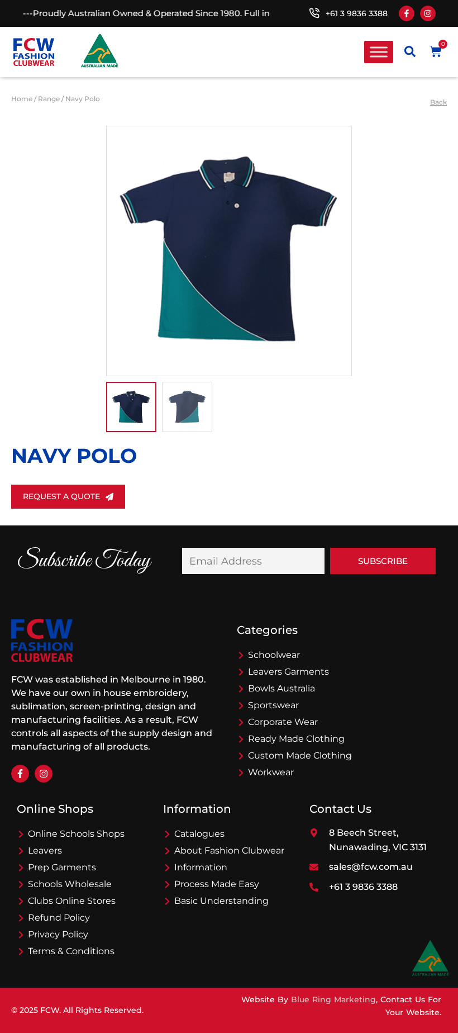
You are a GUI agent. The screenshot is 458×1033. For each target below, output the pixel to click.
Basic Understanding (221, 900)
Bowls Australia (281, 688)
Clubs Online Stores (72, 900)
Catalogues (199, 833)
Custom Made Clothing (300, 755)
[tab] (131, 407)
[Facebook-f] (406, 13)
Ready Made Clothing (296, 738)
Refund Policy (59, 917)
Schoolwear (274, 655)
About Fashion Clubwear (229, 850)
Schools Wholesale (70, 884)
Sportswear (273, 705)
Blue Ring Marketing (333, 999)
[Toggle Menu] (379, 51)
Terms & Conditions (71, 951)
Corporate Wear (283, 722)
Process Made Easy (216, 884)
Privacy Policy (58, 934)
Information (200, 867)
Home (21, 98)
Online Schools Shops (76, 833)
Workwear (271, 772)
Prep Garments (62, 867)
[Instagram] (428, 13)
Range (49, 98)
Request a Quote (61, 496)
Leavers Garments (288, 671)
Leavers (45, 850)
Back (438, 102)
